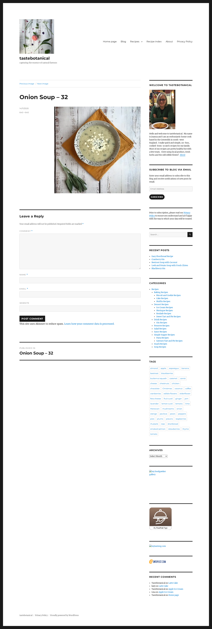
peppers (182, 414)
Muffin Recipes (163, 301)
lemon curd (167, 403)
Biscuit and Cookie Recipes (168, 295)
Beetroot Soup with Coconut (164, 262)
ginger (178, 398)
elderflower (185, 393)
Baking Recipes (161, 292)
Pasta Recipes (162, 338)
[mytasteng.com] (171, 546)
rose (163, 424)
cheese (153, 383)
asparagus (174, 368)
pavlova (163, 414)
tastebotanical (34, 58)
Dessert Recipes (161, 304)
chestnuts (164, 383)
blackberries (167, 373)
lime (187, 403)
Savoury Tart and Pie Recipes (169, 341)
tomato (153, 434)
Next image (42, 83)
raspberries (181, 419)
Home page (110, 41)
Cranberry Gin (158, 259)
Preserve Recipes (161, 325)
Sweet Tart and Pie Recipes (168, 316)
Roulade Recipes (163, 313)
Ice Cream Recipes (164, 307)
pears (172, 414)
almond (154, 368)
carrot (183, 378)
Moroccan (155, 409)
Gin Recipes (161, 322)
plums (160, 419)
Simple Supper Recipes (164, 335)
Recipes (134, 41)
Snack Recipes (160, 344)
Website (24, 303)
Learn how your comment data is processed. (89, 323)
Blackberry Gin (158, 268)
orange (153, 414)
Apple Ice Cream (175, 589)
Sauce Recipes (160, 332)
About (169, 41)
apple (163, 368)
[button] (36, 36)
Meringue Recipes (164, 310)
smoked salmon (157, 429)
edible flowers (170, 393)
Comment (26, 231)
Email (23, 289)
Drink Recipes (160, 319)
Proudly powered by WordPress (64, 615)
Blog (123, 41)
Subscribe (157, 197)
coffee (188, 388)
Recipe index (154, 41)
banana (185, 368)
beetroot (154, 373)
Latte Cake (173, 583)
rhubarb (154, 424)
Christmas (167, 388)
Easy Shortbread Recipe (162, 256)
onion (179, 409)
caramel (173, 378)
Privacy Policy (185, 41)
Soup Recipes (160, 347)
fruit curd (168, 398)
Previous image (26, 83)
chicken (175, 383)
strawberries (174, 429)
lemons (178, 403)
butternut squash (158, 378)
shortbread (173, 424)
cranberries (155, 393)
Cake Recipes (162, 298)
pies (152, 419)
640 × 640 (24, 112)
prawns (169, 419)
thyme (186, 429)
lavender (154, 403)
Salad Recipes (160, 329)
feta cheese (155, 398)
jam (186, 398)
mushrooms (168, 409)
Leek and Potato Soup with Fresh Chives (170, 265)
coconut (178, 388)
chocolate (155, 388)
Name (23, 274)
